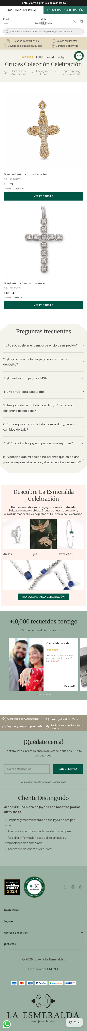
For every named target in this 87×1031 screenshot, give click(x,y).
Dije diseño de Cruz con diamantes (24, 283)
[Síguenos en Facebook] (64, 887)
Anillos (7, 554)
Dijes (33, 554)
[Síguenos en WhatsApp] (80, 887)
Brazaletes (65, 554)
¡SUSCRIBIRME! (68, 768)
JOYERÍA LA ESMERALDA (21, 10)
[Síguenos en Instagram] (72, 887)
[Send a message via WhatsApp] (7, 1024)
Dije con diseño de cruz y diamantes (25, 174)
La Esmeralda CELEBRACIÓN (65, 10)
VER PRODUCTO (43, 196)
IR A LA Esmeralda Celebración (43, 596)
